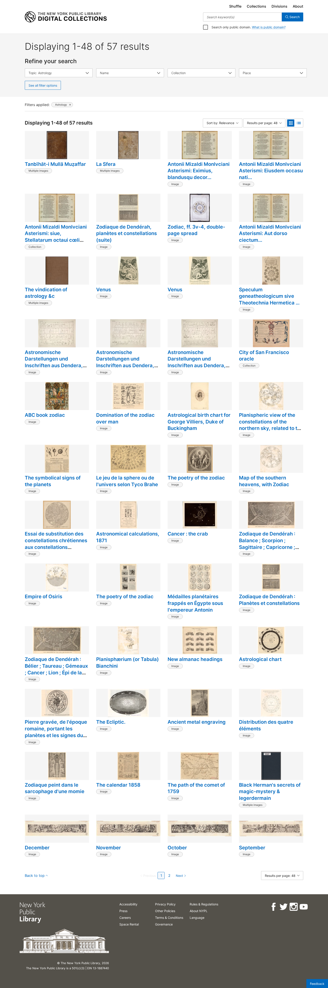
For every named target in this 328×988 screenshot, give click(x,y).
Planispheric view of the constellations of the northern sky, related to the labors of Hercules (271, 425)
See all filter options (43, 85)
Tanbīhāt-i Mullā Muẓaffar (55, 164)
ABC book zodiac (45, 415)
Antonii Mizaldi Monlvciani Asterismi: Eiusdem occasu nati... (271, 170)
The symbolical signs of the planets (53, 481)
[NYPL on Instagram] (293, 907)
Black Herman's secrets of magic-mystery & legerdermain (270, 791)
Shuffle (235, 6)
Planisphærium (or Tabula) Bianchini (127, 662)
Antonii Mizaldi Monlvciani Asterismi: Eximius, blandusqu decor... (199, 170)
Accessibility (128, 904)
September (252, 847)
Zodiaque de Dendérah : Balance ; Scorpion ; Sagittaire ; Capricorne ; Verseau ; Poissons (267, 544)
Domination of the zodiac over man (125, 418)
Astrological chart (260, 659)
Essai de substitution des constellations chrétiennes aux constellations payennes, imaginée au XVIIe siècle (56, 547)
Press (123, 911)
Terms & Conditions (169, 917)
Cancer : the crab (188, 534)
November (108, 847)
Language (197, 917)
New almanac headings (195, 659)
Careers (125, 917)
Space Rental (129, 924)
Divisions (279, 6)
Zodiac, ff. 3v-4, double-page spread (196, 230)
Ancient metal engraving (197, 722)
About (298, 6)
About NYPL (199, 911)
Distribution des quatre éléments (266, 725)
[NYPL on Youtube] (303, 907)
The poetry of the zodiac (196, 478)
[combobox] (242, 17)
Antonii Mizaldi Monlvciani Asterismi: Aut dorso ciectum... (270, 233)
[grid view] (290, 123)
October (177, 847)
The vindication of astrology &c (46, 293)
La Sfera (106, 164)
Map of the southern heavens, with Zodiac (264, 481)
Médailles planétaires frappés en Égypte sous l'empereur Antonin (195, 603)
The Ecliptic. (110, 722)
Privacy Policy (165, 904)
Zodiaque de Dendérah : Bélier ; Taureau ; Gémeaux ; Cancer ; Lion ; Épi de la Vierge (56, 669)
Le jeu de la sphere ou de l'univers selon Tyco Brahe (127, 481)
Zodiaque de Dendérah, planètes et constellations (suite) (126, 233)
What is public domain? (269, 27)
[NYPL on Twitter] (283, 907)
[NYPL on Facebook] (273, 907)
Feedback (317, 984)
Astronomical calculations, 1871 (127, 537)
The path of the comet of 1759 (196, 788)
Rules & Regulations (204, 904)
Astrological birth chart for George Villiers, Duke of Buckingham (199, 421)
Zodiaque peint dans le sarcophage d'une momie (54, 788)
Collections (256, 6)
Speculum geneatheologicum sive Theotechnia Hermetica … (269, 296)
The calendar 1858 (118, 785)
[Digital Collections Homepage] (66, 17)
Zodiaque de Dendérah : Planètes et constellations (269, 600)
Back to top (35, 875)
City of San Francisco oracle (264, 355)
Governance (164, 924)
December (37, 847)
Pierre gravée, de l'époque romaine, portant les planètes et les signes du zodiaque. (56, 732)
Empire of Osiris (43, 596)
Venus (103, 289)
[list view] (298, 123)
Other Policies (165, 911)
